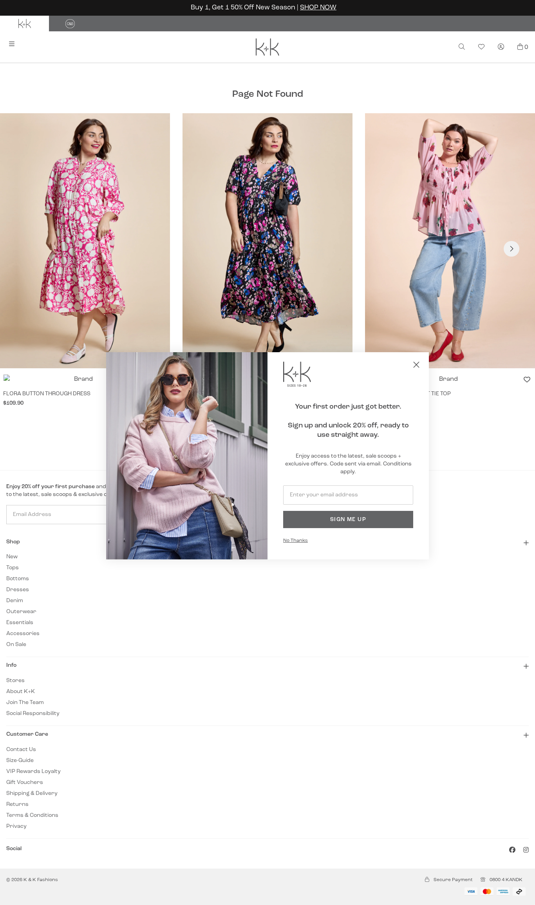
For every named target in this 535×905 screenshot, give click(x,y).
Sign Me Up (348, 520)
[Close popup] (416, 364)
